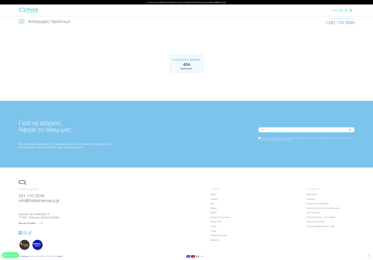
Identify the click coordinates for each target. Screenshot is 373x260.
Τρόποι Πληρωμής (313, 213)
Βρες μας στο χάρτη (27, 223)
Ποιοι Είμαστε (311, 194)
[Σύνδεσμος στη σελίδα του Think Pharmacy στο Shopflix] (37, 251)
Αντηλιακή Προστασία (218, 235)
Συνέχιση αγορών (186, 68)
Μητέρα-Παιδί (215, 222)
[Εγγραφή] (350, 129)
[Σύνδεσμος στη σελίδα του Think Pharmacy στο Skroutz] (24, 250)
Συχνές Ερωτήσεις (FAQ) (315, 222)
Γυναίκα (213, 226)
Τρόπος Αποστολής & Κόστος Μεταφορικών (323, 208)
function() (60, 256)
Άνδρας (213, 231)
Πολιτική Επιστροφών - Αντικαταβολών (321, 217)
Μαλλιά (213, 213)
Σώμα (212, 203)
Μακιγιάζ (213, 208)
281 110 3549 (341, 22)
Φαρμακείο (214, 240)
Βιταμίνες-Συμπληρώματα (220, 217)
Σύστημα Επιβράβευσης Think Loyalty (320, 226)
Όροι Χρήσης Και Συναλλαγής (317, 203)
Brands (213, 194)
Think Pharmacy (25, 256)
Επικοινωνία (310, 199)
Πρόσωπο (214, 199)
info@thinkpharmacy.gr (39, 200)
